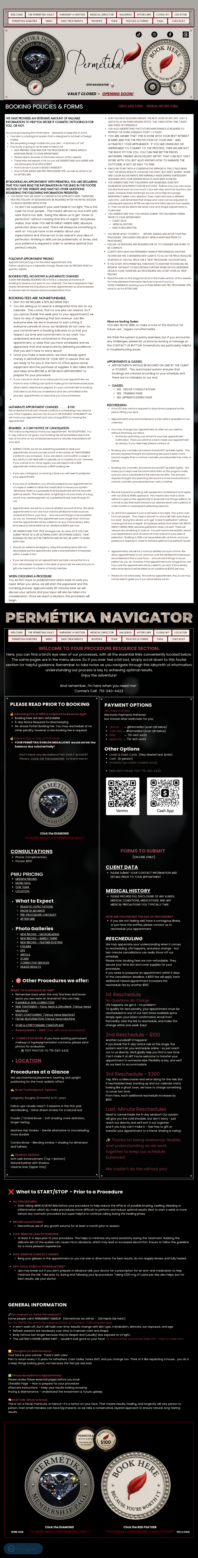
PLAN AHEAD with (157, 285)
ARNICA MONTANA (160, 237)
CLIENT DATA (122, 867)
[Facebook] (170, 35)
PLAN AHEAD (30, 171)
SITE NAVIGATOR (97, 85)
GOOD (111, 285)
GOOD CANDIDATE (51, 167)
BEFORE (147, 234)
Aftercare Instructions (23, 1388)
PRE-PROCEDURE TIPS (179, 285)
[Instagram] (154, 35)
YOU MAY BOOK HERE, (121, 325)
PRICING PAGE (81, 265)
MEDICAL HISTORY (128, 890)
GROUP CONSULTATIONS (139, 389)
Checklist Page (18, 1383)
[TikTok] (139, 35)
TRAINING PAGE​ (133, 393)
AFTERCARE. (25, 174)
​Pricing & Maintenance (23, 1392)
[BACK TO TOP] (112, 84)
